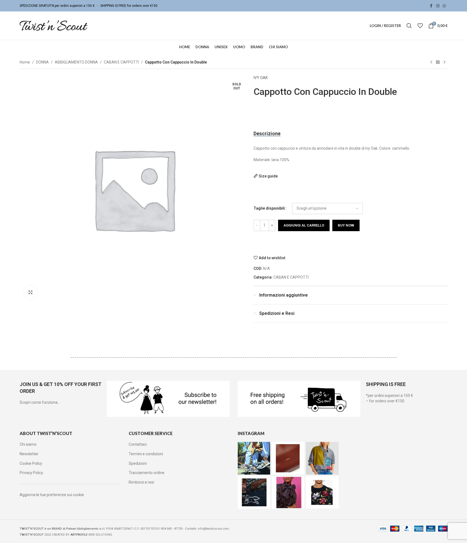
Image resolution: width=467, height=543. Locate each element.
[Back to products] (438, 62)
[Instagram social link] (438, 6)
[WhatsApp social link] (444, 6)
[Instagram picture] (254, 458)
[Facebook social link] (431, 6)
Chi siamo (28, 444)
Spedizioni (138, 463)
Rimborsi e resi (141, 482)
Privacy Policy (31, 472)
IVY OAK (261, 78)
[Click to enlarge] (30, 292)
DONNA (42, 62)
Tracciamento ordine (146, 472)
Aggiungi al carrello (304, 225)
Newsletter (29, 454)
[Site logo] (54, 25)
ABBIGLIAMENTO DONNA (76, 62)
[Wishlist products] (420, 25)
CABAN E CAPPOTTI (121, 62)
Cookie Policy (31, 463)
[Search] (409, 25)
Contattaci (138, 444)
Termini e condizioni (146, 454)
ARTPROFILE (79, 534)
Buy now (346, 225)
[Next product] (444, 62)
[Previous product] (431, 62)
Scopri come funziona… (40, 402)
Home (25, 62)
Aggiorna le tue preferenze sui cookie (52, 495)
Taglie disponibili (269, 208)
